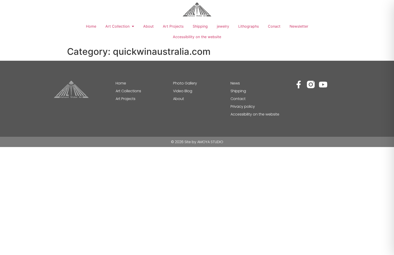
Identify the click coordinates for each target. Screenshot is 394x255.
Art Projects (173, 26)
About (148, 26)
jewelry (223, 26)
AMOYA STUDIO (210, 142)
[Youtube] (323, 84)
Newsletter (299, 26)
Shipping (200, 26)
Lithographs (248, 26)
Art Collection (117, 26)
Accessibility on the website (197, 36)
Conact (274, 26)
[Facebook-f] (298, 84)
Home (91, 26)
